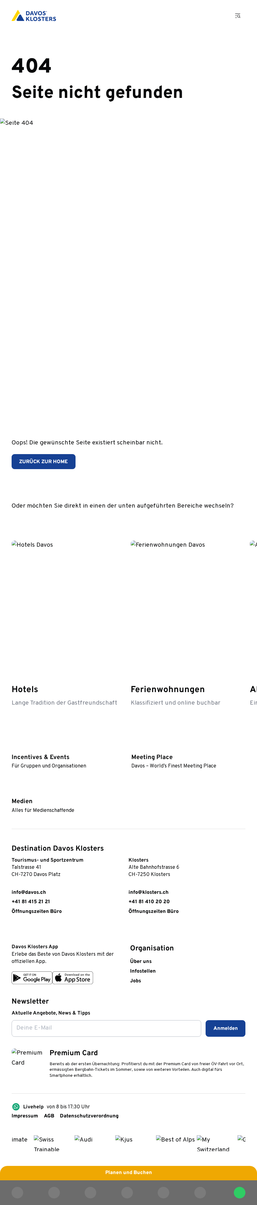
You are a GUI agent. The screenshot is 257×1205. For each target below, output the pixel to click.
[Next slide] (239, 520)
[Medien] (15, 791)
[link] (15, 931)
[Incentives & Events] (15, 747)
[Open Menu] (238, 15)
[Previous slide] (221, 520)
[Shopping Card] (219, 15)
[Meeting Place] (134, 747)
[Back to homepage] (34, 15)
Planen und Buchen (128, 1173)
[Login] (201, 15)
